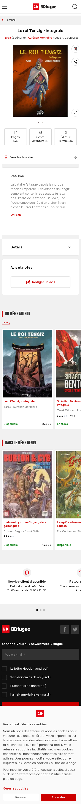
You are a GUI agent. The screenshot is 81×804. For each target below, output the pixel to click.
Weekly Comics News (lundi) (30, 677)
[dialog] (40, 755)
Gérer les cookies (15, 788)
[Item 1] (42, 122)
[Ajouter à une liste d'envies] (75, 49)
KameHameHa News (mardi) (30, 694)
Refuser (21, 797)
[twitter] (75, 629)
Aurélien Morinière (40, 38)
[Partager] (75, 62)
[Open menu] (4, 6)
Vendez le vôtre (21, 157)
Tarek (7, 38)
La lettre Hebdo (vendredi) (29, 668)
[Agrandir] (75, 113)
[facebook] (64, 629)
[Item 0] (38, 122)
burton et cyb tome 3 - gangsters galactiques (25, 524)
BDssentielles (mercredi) (28, 686)
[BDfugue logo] (44, 6)
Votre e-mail (14, 654)
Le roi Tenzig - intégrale (19, 401)
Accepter (58, 797)
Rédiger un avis (43, 282)
